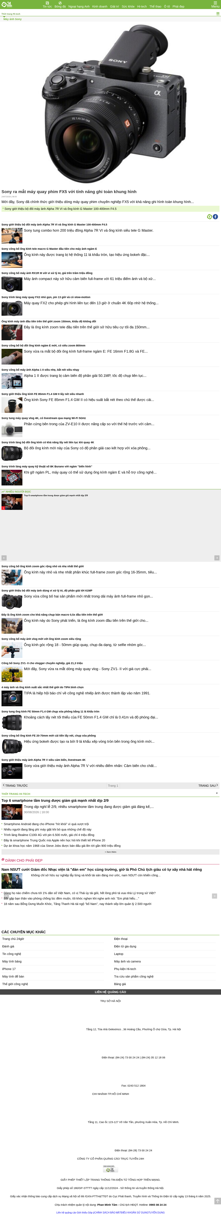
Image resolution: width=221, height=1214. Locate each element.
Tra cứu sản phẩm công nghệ (133, 976)
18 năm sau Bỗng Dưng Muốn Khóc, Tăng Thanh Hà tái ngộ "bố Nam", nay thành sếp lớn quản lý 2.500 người (77, 904)
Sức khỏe (128, 6)
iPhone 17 (9, 969)
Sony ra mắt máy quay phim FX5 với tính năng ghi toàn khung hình (69, 191)
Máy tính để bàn (13, 976)
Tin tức (47, 6)
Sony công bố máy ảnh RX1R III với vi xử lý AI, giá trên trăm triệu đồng (47, 273)
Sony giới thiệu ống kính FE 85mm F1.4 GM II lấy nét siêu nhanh (43, 394)
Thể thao (155, 6)
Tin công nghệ (11, 954)
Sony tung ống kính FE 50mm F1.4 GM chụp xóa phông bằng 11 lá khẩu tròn (50, 711)
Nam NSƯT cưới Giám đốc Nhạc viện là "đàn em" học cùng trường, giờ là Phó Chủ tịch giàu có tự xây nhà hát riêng (102, 869)
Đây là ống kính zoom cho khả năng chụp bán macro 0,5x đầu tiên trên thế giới (52, 614)
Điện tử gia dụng (125, 946)
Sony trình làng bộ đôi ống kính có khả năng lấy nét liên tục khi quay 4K (48, 442)
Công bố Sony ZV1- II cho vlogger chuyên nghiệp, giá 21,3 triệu (42, 663)
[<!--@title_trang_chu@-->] (7, 5)
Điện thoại (120, 938)
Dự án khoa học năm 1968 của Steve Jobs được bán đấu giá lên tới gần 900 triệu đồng (62, 845)
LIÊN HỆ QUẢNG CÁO (110, 992)
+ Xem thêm (110, 852)
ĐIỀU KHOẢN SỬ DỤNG (134, 1212)
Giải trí (114, 6)
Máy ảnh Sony (12, 19)
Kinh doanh (99, 6)
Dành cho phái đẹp (24, 860)
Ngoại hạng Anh (79, 6)
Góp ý (91, 1212)
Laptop (118, 954)
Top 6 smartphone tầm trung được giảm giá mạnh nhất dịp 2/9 (56, 495)
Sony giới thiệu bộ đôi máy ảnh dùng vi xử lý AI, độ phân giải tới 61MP (47, 590)
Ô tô (167, 6)
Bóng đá (60, 6)
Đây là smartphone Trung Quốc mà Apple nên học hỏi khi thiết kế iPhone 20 (54, 840)
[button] (4, 557)
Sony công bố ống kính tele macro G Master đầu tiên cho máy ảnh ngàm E (49, 248)
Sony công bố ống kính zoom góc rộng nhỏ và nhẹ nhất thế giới (43, 566)
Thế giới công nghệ (15, 984)
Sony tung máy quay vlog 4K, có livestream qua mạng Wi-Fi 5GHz (44, 418)
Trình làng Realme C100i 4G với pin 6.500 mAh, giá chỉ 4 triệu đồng (49, 835)
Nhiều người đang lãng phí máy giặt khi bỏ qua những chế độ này (47, 829)
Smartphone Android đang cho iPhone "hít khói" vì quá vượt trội (46, 824)
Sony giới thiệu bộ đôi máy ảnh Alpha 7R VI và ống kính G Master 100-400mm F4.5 (61, 208)
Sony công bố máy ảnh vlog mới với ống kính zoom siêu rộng (41, 638)
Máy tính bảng (11, 961)
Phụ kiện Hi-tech (125, 969)
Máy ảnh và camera (127, 961)
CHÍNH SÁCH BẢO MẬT (107, 1212)
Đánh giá (8, 946)
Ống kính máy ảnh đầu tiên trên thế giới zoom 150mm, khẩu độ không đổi (49, 321)
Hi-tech (142, 6)
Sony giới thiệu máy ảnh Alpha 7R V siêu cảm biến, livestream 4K (44, 759)
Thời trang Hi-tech (11, 14)
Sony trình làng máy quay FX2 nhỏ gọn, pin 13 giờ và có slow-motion (46, 297)
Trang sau (207, 785)
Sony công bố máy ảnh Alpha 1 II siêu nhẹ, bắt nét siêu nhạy (40, 369)
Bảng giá (120, 984)
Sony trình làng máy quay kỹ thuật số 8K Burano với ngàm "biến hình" (47, 466)
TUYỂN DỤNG (156, 1212)
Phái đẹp (178, 6)
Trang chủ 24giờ (13, 938)
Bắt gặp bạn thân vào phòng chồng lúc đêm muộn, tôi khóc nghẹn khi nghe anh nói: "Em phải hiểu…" (71, 898)
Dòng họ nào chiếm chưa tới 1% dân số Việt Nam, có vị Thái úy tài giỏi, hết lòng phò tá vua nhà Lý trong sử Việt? (80, 893)
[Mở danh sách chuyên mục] (215, 3)
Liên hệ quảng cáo (66, 1212)
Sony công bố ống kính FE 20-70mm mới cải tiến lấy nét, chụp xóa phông (49, 735)
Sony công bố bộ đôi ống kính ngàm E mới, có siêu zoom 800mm (43, 345)
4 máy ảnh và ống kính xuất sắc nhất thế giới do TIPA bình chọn (43, 687)
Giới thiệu (82, 1212)
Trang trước (16, 785)
